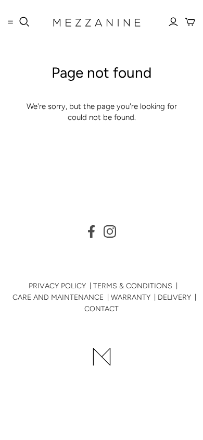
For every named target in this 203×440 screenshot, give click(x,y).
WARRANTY (130, 297)
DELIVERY (174, 297)
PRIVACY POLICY (57, 286)
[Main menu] (10, 22)
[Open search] (24, 22)
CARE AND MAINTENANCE (58, 297)
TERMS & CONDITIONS (132, 286)
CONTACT (101, 308)
